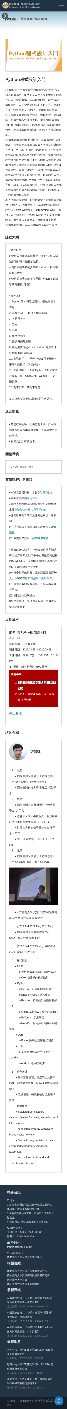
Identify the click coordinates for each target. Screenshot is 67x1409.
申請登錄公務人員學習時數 (30, 509)
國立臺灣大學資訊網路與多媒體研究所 (28, 1275)
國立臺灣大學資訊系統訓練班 (23, 1284)
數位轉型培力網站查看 (38, 578)
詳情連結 (46, 492)
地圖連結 (44, 1221)
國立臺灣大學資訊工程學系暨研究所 (27, 1271)
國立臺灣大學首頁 (17, 1279)
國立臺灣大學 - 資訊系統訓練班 (24, 1257)
